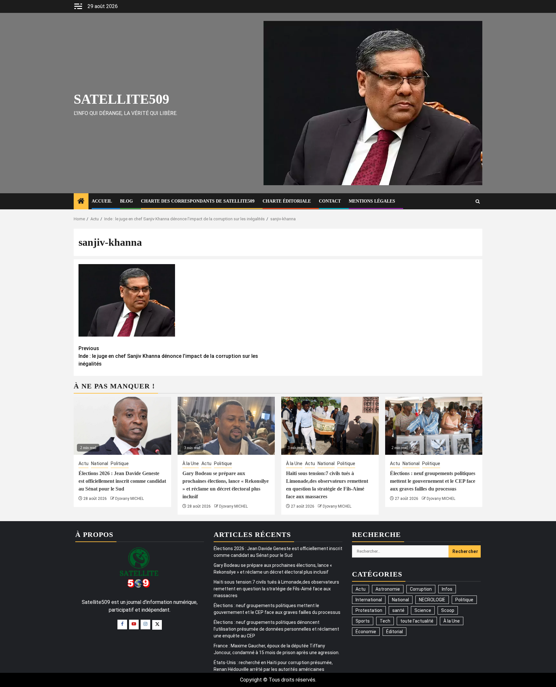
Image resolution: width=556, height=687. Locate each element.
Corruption (421, 589)
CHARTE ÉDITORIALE (287, 201)
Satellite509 (121, 99)
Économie (366, 631)
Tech (385, 621)
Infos (447, 589)
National (99, 463)
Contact (330, 201)
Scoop (447, 610)
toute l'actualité (416, 621)
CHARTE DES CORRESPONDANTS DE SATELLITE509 (198, 201)
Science (422, 610)
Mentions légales (372, 201)
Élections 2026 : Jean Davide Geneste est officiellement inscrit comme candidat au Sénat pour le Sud (122, 481)
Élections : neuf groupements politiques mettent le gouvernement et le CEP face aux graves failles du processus (432, 481)
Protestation (369, 610)
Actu (83, 463)
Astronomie (387, 589)
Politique (120, 463)
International (369, 599)
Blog (126, 201)
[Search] (478, 201)
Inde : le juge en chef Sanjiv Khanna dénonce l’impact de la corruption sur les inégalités (168, 356)
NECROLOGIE (432, 599)
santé (398, 610)
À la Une (190, 463)
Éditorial (394, 631)
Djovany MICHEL (129, 498)
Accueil (102, 201)
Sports (363, 621)
